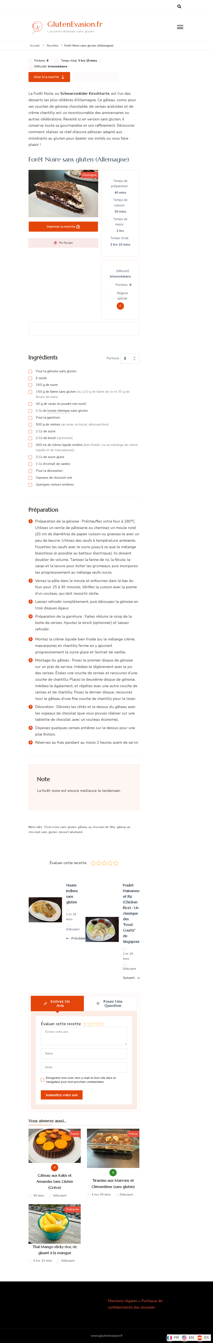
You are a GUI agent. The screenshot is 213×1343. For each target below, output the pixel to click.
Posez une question (113, 1003)
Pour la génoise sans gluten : (57, 371)
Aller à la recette (46, 77)
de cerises (72, 424)
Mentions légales (122, 1300)
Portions (113, 358)
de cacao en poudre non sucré (61, 403)
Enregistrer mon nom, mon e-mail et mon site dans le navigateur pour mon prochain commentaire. (81, 1080)
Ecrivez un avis (60, 1003)
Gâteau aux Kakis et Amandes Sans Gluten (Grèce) (54, 1181)
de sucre (47, 384)
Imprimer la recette (92, 77)
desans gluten (62, 410)
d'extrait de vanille (53, 464)
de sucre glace (50, 457)
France (133, 1134)
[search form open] (179, 7)
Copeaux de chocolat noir (54, 477)
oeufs (41, 378)
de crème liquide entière (87, 447)
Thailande (72, 1209)
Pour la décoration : (50, 470)
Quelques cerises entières (55, 484)
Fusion (75, 1134)
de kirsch (54, 438)
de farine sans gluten (83, 394)
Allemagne (89, 175)
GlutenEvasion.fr (74, 24)
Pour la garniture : (48, 417)
